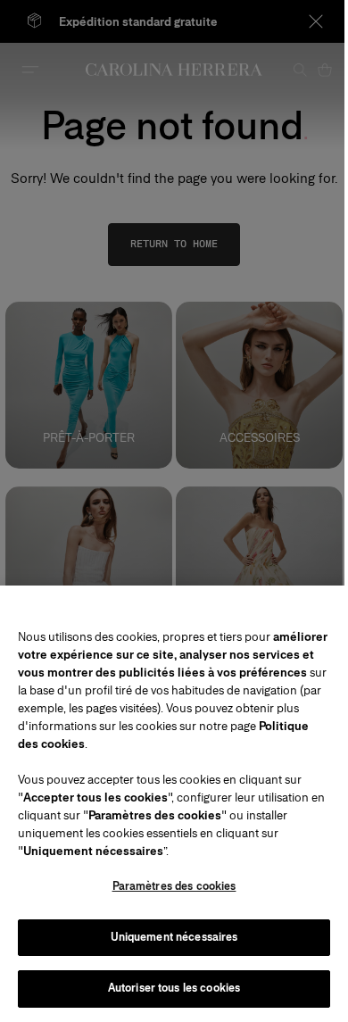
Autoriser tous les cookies (174, 988)
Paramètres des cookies (174, 886)
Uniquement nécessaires (174, 937)
